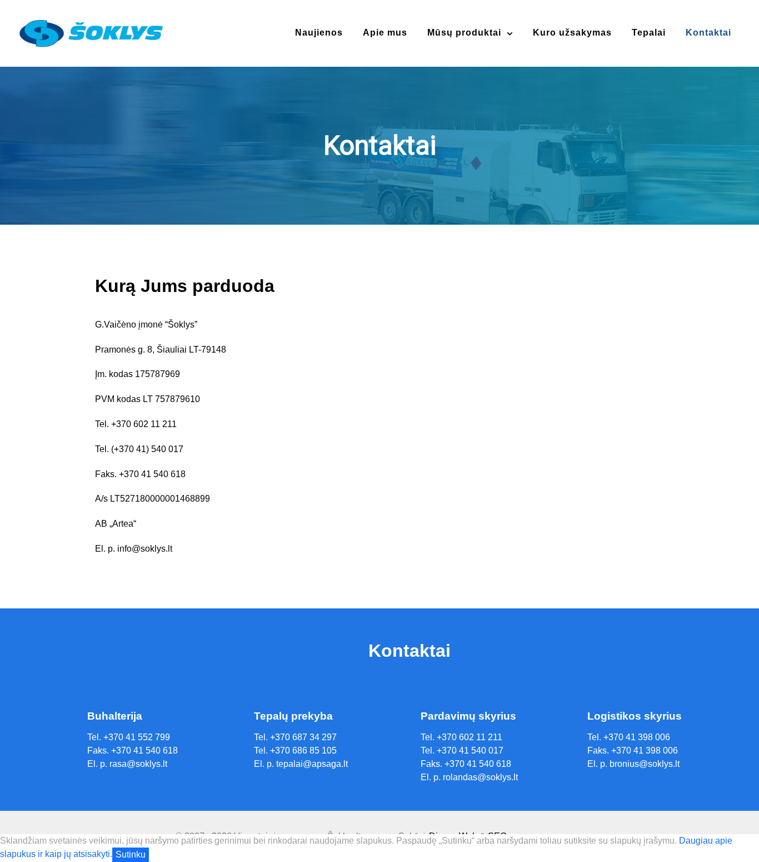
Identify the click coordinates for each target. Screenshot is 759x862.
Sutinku (131, 854)
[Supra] (91, 32)
